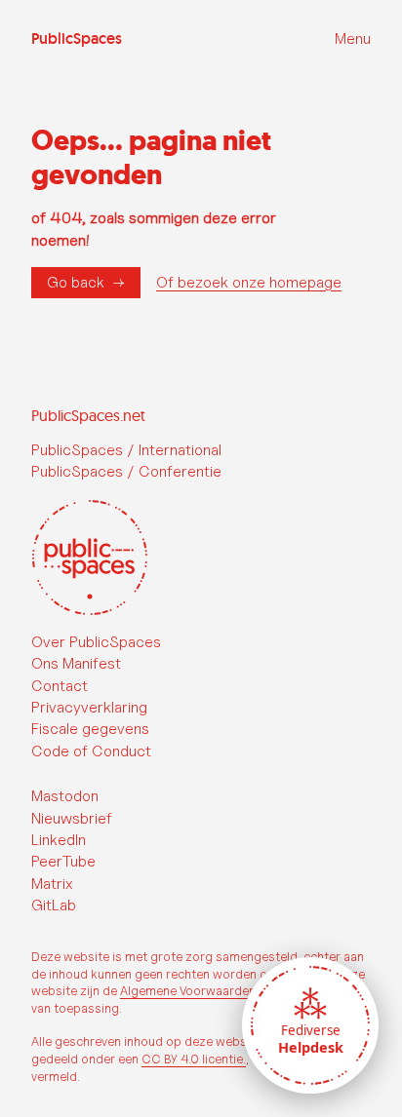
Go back (75, 282)
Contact (59, 685)
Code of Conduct (91, 751)
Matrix (51, 883)
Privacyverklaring (89, 707)
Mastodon (65, 796)
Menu (353, 38)
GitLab (53, 905)
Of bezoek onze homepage (249, 282)
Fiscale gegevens (90, 728)
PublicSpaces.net (88, 415)
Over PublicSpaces (96, 642)
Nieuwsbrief (71, 818)
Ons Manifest (76, 663)
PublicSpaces (76, 39)
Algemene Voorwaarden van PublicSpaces (239, 990)
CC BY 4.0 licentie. (193, 1059)
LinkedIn (58, 839)
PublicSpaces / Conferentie (126, 471)
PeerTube (63, 861)
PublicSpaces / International (126, 450)
